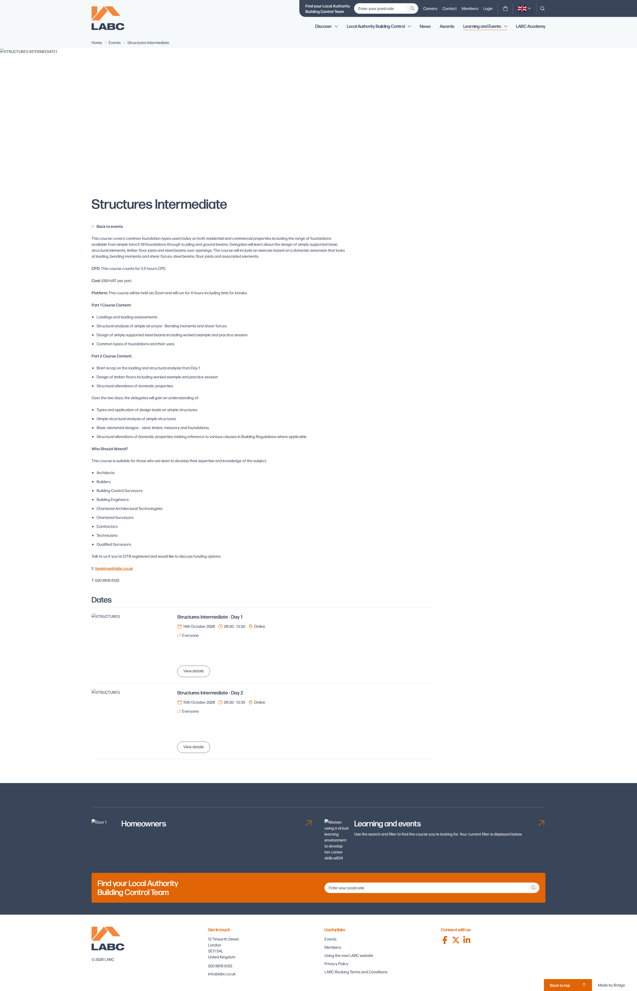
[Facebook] (445, 940)
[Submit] (412, 8)
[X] (456, 940)
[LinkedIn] (467, 940)
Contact (449, 8)
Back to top (560, 985)
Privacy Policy (336, 963)
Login (488, 8)
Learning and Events (482, 26)
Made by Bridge (611, 985)
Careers (430, 8)
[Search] (542, 8)
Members (470, 8)
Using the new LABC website (348, 955)
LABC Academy (530, 26)
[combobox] (542, 8)
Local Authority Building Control (376, 26)
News (425, 26)
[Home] (111, 18)
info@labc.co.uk (222, 973)
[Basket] (505, 8)
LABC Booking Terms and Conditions (355, 971)
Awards (447, 26)
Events (330, 938)
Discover (323, 26)
